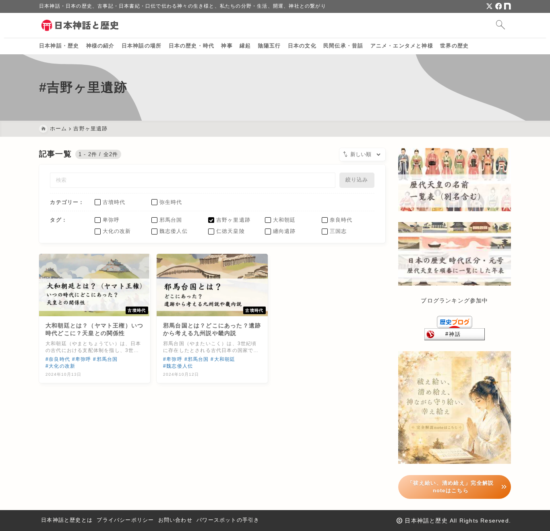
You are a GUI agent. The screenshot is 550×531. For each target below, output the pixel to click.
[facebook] (498, 6)
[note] (507, 6)
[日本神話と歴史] (80, 25)
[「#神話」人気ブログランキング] (454, 334)
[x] (489, 6)
